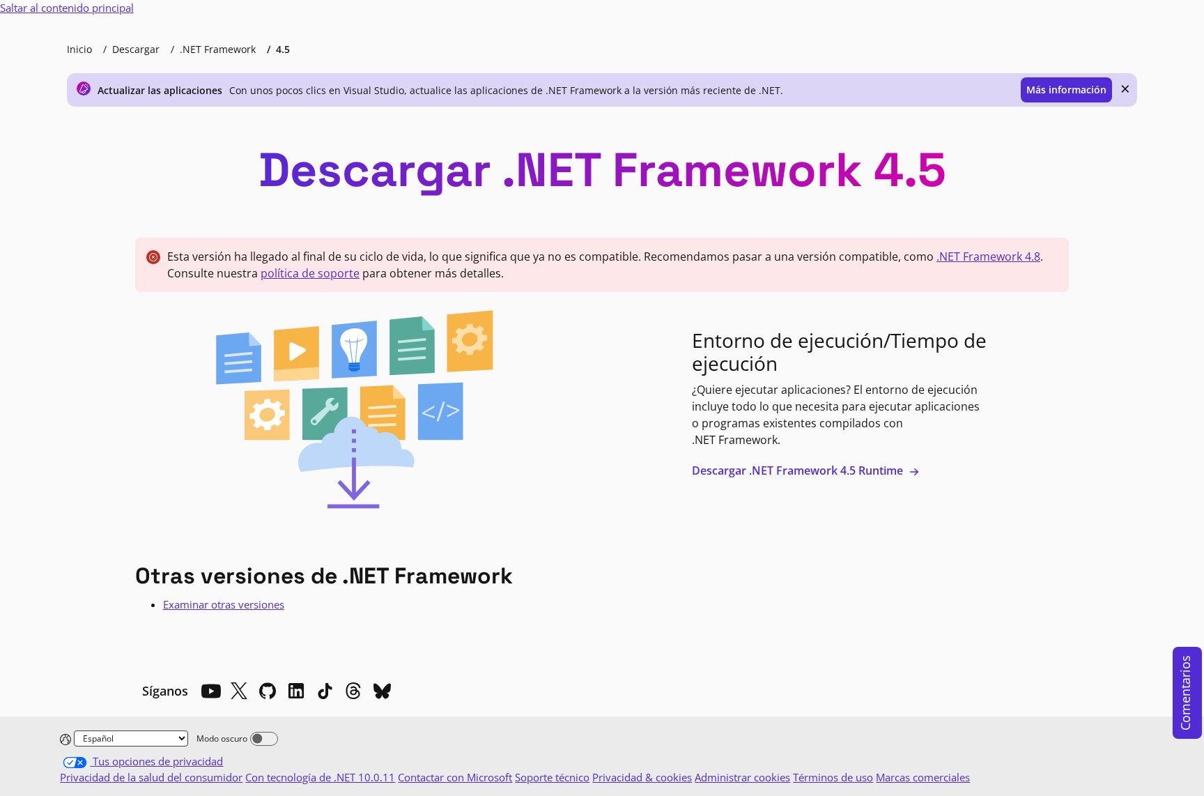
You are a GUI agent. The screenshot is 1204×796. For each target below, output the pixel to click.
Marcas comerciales (923, 777)
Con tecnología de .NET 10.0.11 (320, 777)
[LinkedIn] (296, 691)
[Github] (267, 691)
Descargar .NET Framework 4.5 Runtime (799, 470)
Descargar (136, 49)
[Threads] (353, 691)
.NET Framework (218, 49)
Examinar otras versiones (223, 604)
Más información (1066, 89)
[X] (239, 691)
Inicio (79, 49)
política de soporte (310, 273)
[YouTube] (210, 691)
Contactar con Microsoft (455, 777)
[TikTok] (325, 691)
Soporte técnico (552, 777)
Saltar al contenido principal (67, 8)
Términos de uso (833, 777)
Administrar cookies (742, 777)
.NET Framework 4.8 (988, 256)
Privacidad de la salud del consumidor (151, 777)
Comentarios (1185, 692)
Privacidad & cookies (642, 777)
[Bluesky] (382, 691)
